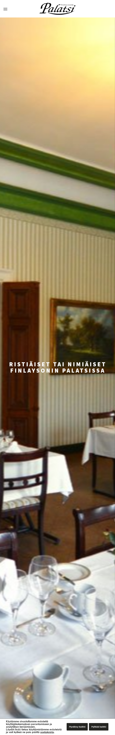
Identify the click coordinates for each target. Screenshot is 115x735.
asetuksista (47, 732)
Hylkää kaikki (98, 726)
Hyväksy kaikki (77, 726)
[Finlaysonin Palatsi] (57, 8)
